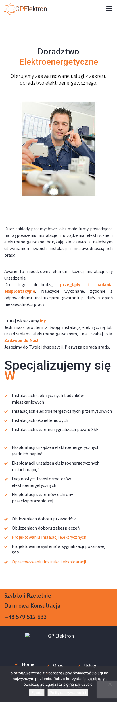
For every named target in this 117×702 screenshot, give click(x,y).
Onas (58, 665)
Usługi (90, 665)
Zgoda (36, 692)
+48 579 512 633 (26, 617)
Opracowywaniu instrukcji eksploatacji (49, 561)
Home (28, 664)
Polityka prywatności (68, 692)
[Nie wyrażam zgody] (110, 684)
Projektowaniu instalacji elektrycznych (49, 537)
